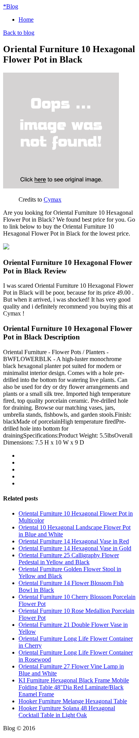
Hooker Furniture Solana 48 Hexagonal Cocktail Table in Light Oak (67, 711)
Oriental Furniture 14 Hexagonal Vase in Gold (75, 548)
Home (26, 19)
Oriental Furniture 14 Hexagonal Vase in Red (74, 541)
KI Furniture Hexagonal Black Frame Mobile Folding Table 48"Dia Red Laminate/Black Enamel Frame (74, 687)
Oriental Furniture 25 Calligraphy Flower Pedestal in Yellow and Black (69, 558)
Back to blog (18, 32)
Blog (10, 6)
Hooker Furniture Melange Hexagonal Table (73, 701)
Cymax (52, 199)
